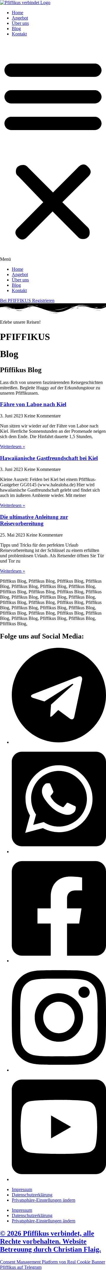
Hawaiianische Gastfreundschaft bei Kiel (49, 458)
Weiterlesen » (12, 446)
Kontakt (19, 33)
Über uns (20, 23)
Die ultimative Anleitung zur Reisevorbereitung (34, 520)
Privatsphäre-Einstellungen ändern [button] (43, 1200)
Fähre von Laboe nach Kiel (33, 404)
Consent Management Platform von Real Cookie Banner (52, 1261)
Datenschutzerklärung (32, 1194)
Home (17, 12)
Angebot (20, 17)
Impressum (22, 1189)
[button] (53, 151)
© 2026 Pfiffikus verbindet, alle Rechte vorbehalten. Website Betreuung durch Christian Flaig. (50, 1241)
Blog (16, 28)
